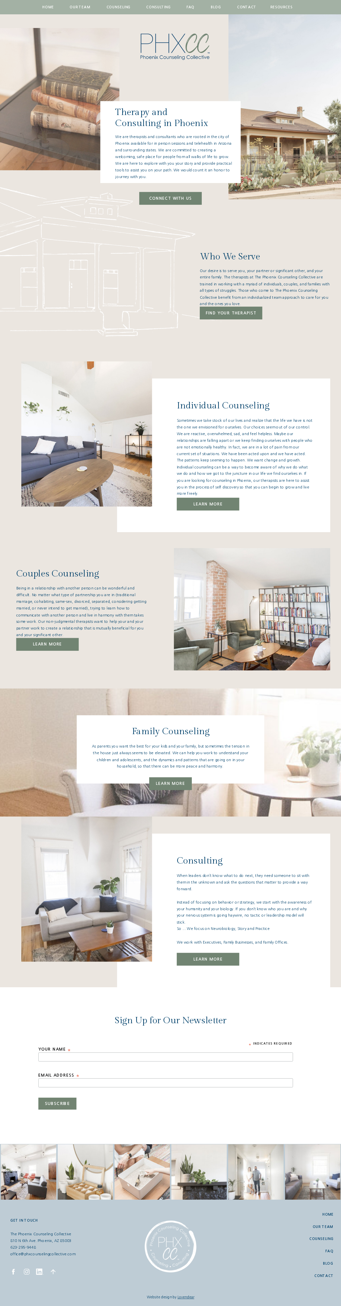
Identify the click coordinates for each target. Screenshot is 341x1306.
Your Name (54, 1049)
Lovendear (185, 1297)
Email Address (59, 1075)
